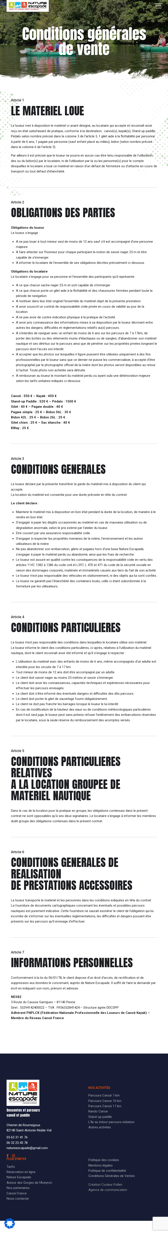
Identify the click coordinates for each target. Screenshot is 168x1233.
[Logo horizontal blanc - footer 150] (23, 1093)
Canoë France (17, 1193)
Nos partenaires (18, 1188)
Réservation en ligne (21, 1172)
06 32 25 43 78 (17, 1143)
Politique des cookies (103, 1160)
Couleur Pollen (112, 1185)
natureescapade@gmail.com (27, 1148)
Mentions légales (100, 1165)
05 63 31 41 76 (17, 1137)
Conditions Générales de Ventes (111, 1176)
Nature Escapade (19, 1177)
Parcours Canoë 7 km (104, 1095)
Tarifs (11, 1167)
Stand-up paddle (100, 1117)
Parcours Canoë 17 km (104, 1106)
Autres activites (99, 1127)
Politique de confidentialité (107, 1171)
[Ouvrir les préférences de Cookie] (9, 1228)
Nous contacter (18, 1199)
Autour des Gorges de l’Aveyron (29, 1183)
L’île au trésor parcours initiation (111, 1122)
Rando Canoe (98, 1111)
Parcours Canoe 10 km (104, 1101)
